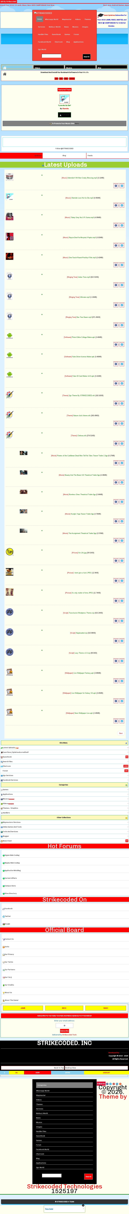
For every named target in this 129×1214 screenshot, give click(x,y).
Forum (76, 34)
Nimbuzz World (54, 27)
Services (41, 27)
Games (67, 34)
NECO (64, 1008)
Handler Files (43, 34)
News (66, 27)
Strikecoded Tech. (69, 1035)
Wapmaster (66, 19)
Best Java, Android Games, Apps (116, 5)
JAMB (23, 1008)
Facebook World (44, 42)
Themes (87, 19)
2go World (42, 49)
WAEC (105, 1008)
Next (121, 733)
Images (85, 27)
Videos (78, 19)
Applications (79, 42)
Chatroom (59, 42)
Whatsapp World (51, 19)
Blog (68, 42)
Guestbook (56, 34)
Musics (75, 27)
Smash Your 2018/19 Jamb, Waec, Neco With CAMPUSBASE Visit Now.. (27, 5)
